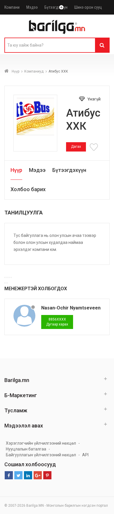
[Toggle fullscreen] (9, 277)
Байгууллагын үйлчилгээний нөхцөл (41, 455)
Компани (12, 7)
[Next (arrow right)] (7, 283)
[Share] (7, 277)
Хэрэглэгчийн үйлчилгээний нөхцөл (41, 443)
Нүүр (15, 71)
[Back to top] (108, 503)
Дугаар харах (57, 321)
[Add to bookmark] (95, 147)
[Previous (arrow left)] (5, 283)
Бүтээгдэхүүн (56, 7)
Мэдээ (32, 7)
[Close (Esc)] (5, 277)
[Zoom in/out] (11, 277)
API (85, 455)
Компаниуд (34, 71)
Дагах (76, 147)
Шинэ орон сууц (88, 7)
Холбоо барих (28, 189)
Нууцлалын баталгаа (26, 449)
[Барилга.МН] (57, 27)
